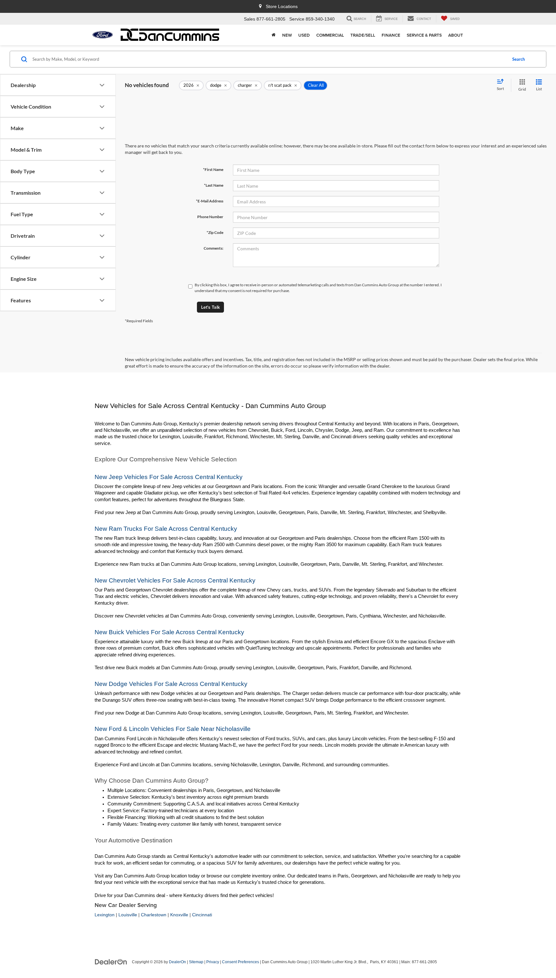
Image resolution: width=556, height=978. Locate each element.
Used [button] (304, 35)
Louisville (127, 914)
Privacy (212, 962)
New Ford (108, 728)
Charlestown (153, 914)
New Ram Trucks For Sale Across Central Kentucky (166, 528)
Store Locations (281, 6)
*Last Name (213, 185)
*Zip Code (215, 232)
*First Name (213, 169)
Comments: (213, 248)
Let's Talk (210, 307)
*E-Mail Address (209, 201)
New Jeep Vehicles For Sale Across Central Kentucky (169, 477)
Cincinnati (202, 914)
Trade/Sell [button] (362, 35)
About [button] (455, 35)
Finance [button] (391, 35)
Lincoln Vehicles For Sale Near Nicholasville (190, 728)
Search (518, 59)
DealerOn (177, 962)
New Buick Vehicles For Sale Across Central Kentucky (169, 632)
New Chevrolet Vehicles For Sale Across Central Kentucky (175, 580)
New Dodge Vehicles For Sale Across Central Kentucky (171, 683)
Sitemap (196, 962)
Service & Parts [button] (424, 35)
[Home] (273, 35)
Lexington (105, 914)
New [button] (287, 35)
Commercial (330, 35)
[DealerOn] (111, 961)
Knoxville (179, 914)
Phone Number (210, 216)
